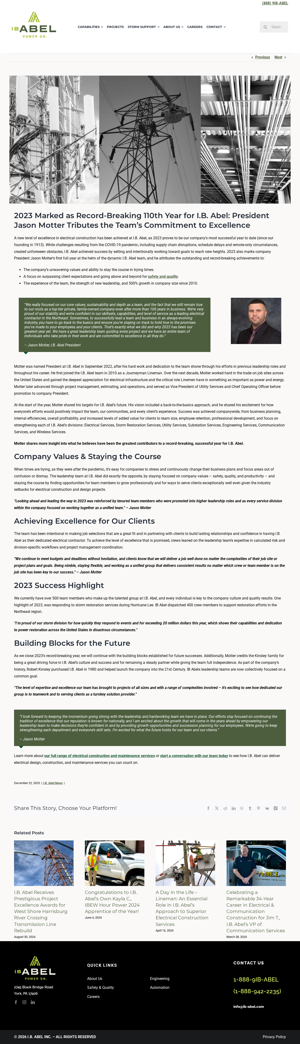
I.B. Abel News (53, 783)
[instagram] (24, 1002)
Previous (262, 57)
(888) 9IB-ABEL (275, 3)
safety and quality (163, 276)
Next (278, 57)
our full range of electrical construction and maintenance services (99, 756)
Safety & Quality (100, 987)
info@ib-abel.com (248, 1007)
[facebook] (16, 1002)
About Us (94, 978)
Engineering (159, 978)
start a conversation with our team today (194, 756)
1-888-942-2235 (257, 991)
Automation (159, 987)
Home (18, 45)
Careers (93, 996)
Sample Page (35, 45)
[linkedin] (33, 1002)
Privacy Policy (274, 1037)
